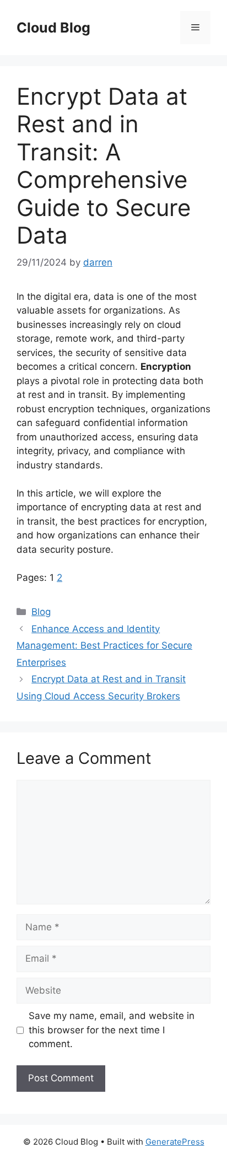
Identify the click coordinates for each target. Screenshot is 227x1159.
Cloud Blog (53, 27)
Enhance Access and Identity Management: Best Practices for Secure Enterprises (104, 645)
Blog (41, 611)
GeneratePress (174, 1141)
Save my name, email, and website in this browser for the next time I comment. (111, 1029)
